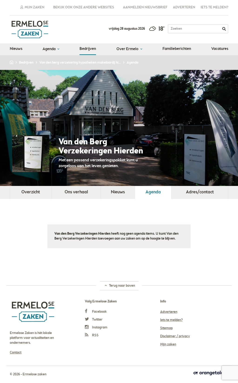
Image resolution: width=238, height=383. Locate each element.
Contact (15, 352)
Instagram (99, 327)
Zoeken (224, 28)
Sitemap (166, 328)
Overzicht (30, 192)
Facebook (99, 311)
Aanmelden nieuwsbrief (145, 7)
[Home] (12, 62)
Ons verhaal (76, 192)
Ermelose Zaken (30, 29)
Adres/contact (200, 192)
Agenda (49, 49)
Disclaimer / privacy (175, 336)
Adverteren (184, 7)
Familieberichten (176, 49)
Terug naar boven (121, 285)
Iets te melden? (214, 7)
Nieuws (16, 49)
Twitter (96, 319)
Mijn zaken (34, 7)
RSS (95, 335)
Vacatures (219, 49)
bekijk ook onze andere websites (83, 7)
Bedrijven (87, 49)
